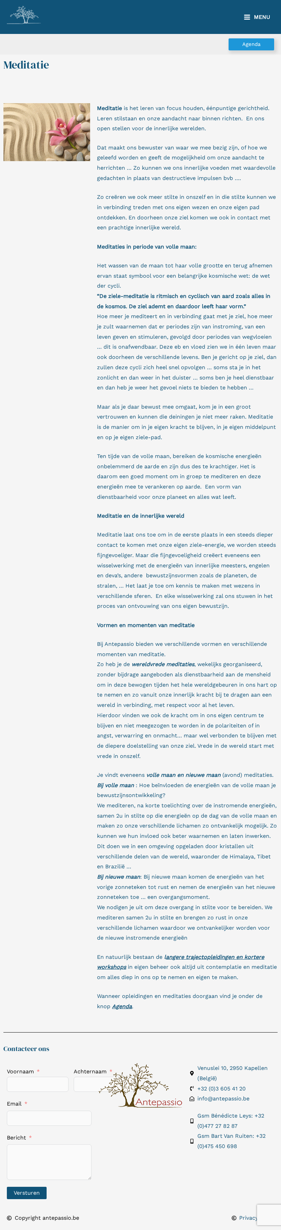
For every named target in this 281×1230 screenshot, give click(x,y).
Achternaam (90, 1071)
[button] (251, 44)
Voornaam (20, 1071)
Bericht (16, 1137)
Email (14, 1103)
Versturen (27, 1193)
